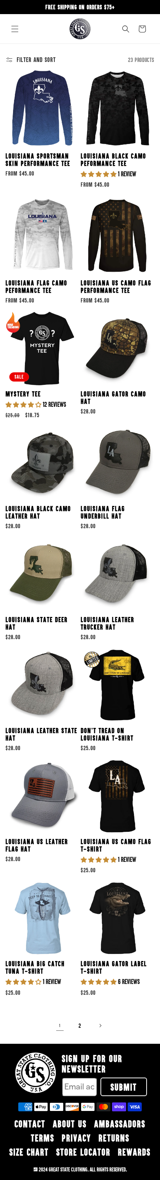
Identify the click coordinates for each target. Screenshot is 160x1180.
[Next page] (100, 1025)
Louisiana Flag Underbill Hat (103, 512)
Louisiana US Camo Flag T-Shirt (116, 845)
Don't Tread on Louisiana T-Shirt (107, 734)
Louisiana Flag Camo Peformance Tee (36, 286)
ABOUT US (70, 1123)
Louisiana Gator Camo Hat (113, 397)
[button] (15, 29)
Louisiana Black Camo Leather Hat (38, 512)
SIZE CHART (29, 1152)
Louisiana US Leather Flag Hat (37, 845)
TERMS (42, 1137)
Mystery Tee (23, 394)
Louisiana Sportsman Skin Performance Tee (38, 159)
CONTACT (30, 1123)
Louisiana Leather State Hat (41, 734)
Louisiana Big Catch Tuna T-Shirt (35, 967)
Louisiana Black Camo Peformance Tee (113, 159)
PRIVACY (76, 1137)
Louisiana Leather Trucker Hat (107, 623)
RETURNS (114, 1137)
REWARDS (134, 1152)
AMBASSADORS (119, 1123)
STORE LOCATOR (83, 1152)
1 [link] (60, 1025)
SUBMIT (124, 1087)
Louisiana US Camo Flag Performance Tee (116, 286)
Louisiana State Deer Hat (37, 623)
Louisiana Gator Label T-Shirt (114, 967)
